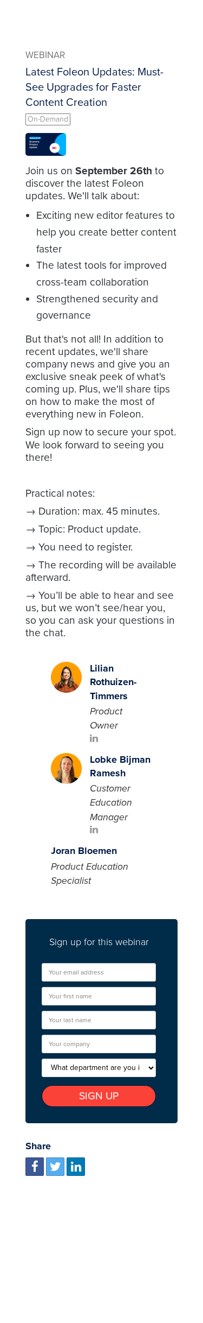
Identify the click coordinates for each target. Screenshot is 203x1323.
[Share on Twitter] (55, 1166)
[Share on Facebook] (34, 1166)
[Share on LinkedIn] (76, 1166)
